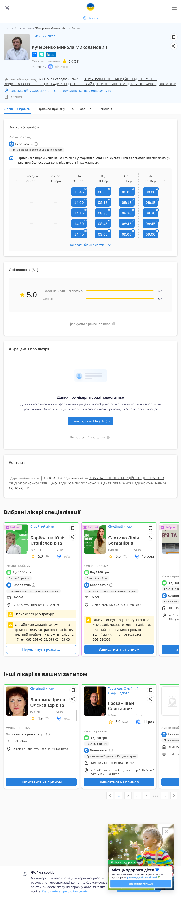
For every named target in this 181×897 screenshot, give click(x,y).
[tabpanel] (90, 311)
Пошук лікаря (25, 28)
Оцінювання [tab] (81, 109)
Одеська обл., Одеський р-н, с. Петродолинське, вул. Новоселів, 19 (61, 90)
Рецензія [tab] (105, 109)
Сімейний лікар (43, 36)
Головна (9, 28)
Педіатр (123, 693)
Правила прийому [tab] (51, 109)
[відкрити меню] (174, 8)
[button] (173, 46)
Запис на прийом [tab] (17, 109)
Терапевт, (116, 688)
